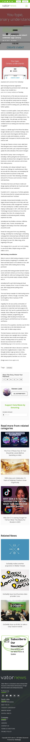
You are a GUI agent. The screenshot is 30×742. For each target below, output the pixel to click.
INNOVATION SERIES (7, 702)
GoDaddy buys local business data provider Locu (15, 595)
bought (11, 283)
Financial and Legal (15, 29)
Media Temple (15, 285)
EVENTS (3, 720)
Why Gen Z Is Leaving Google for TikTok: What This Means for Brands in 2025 (15, 520)
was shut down (22, 356)
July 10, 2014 (5, 40)
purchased (21, 211)
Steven (14, 40)
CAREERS (4, 723)
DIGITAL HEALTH (6, 713)
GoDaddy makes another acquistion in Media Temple (15, 565)
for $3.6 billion (4, 300)
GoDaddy (9, 367)
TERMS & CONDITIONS (8, 729)
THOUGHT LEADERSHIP (8, 707)
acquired (5, 277)
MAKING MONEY (6, 710)
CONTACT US (5, 726)
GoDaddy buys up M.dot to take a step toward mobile (15, 625)
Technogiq (18, 740)
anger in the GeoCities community (18, 344)
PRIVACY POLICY (6, 731)
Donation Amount (7, 412)
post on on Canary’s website (8, 92)
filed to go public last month (16, 246)
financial (5, 29)
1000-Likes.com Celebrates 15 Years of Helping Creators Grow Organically (15, 480)
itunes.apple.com (13, 360)
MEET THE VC (5, 705)
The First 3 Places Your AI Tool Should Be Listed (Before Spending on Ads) (15, 453)
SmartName (4, 289)
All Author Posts (19, 393)
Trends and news (8, 31)
